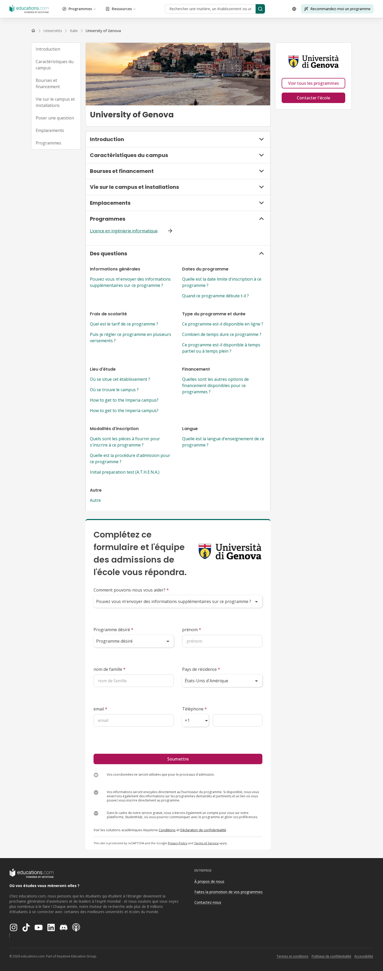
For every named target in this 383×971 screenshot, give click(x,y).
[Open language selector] (294, 9)
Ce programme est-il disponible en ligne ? (222, 324)
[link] (103, 30)
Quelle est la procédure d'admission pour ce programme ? (130, 459)
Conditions (167, 830)
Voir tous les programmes (313, 83)
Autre (95, 500)
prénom (191, 629)
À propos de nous (209, 881)
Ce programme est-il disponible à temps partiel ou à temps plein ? (221, 348)
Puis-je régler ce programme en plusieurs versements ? (130, 337)
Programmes (80, 8)
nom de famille (110, 669)
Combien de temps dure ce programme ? (221, 334)
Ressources (122, 8)
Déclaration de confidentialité (203, 830)
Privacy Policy (177, 843)
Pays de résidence (201, 669)
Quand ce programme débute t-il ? (215, 296)
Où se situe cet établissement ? (120, 379)
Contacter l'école (313, 98)
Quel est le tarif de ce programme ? (124, 324)
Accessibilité (363, 956)
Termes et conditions (292, 956)
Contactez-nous (207, 902)
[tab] (56, 49)
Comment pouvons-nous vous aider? (131, 590)
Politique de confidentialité (331, 956)
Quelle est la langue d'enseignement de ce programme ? (223, 442)
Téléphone (194, 709)
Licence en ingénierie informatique (124, 231)
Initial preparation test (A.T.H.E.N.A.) (124, 472)
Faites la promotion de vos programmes (228, 891)
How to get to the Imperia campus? (124, 400)
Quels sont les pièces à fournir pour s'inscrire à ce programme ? (125, 442)
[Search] (260, 9)
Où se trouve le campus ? (114, 390)
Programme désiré (113, 629)
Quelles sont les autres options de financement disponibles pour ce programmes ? (215, 385)
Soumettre (178, 759)
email (100, 709)
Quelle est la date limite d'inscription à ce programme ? (221, 282)
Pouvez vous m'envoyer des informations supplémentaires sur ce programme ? (130, 282)
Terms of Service (206, 843)
